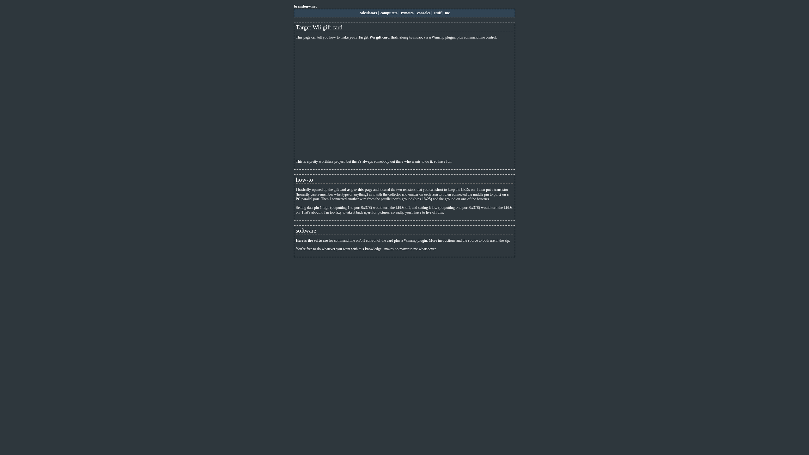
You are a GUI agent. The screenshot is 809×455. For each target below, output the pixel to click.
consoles (423, 13)
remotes (407, 13)
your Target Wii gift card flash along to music (386, 37)
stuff (437, 13)
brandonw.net (305, 6)
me (447, 13)
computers (389, 13)
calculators (368, 13)
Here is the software (312, 240)
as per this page (359, 189)
